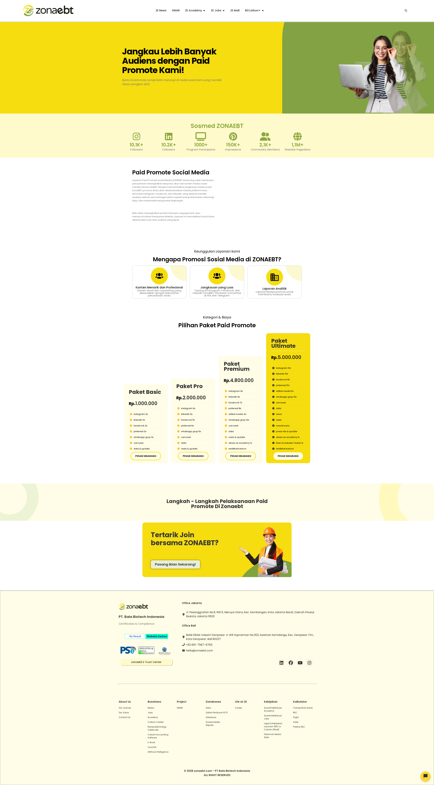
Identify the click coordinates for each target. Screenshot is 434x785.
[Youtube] (300, 663)
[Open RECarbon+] (262, 10)
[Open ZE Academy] (204, 10)
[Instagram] (309, 663)
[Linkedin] (281, 663)
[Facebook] (291, 663)
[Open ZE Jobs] (223, 10)
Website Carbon (157, 636)
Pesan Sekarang (145, 456)
